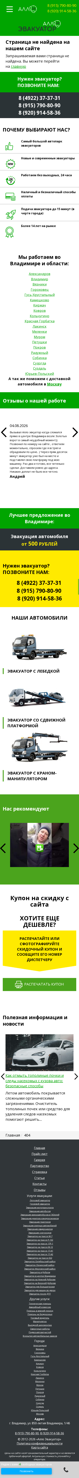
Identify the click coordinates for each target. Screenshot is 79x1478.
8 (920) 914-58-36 (61, 10)
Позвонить (26, 1471)
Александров (39, 274)
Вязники (40, 284)
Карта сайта (39, 1447)
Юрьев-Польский (39, 373)
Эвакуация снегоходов (39, 1232)
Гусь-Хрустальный (39, 295)
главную (18, 66)
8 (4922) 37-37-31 (39, 97)
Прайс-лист (40, 1154)
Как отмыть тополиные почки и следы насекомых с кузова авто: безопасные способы (35, 1080)
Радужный (39, 352)
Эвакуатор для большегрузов (40, 1286)
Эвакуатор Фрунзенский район (39, 1268)
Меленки (39, 331)
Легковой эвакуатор (40, 1200)
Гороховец (40, 289)
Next (76, 848)
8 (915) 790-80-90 (61, 5)
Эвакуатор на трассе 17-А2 (40, 1254)
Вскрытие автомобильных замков (40, 1336)
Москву (54, 384)
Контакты (39, 1184)
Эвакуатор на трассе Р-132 (40, 1239)
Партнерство (39, 1166)
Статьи (39, 1178)
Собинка (40, 358)
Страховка (39, 1172)
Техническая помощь (40, 1303)
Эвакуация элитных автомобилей (40, 1225)
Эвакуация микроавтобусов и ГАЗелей (40, 1214)
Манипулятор (40, 1321)
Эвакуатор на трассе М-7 (40, 1236)
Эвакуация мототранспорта (40, 1207)
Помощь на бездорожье (40, 1314)
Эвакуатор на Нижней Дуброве (39, 1279)
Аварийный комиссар (40, 1307)
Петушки (39, 342)
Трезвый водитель (39, 1317)
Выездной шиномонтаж (40, 1325)
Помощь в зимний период (40, 1310)
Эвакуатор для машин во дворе (39, 1290)
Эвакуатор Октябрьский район (39, 1261)
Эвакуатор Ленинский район (39, 1265)
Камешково (39, 300)
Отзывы (39, 1190)
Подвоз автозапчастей (40, 1332)
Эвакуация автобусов (40, 1211)
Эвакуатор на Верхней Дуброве (40, 1283)
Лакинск (39, 326)
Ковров (39, 310)
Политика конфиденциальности (39, 1443)
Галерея (39, 1160)
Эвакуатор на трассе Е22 (40, 1258)
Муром (39, 337)
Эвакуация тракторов (40, 1221)
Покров (39, 347)
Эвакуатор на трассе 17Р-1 (40, 1243)
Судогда (39, 363)
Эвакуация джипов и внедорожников (40, 1218)
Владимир (39, 279)
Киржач (39, 305)
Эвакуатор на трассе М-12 (40, 1247)
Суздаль (39, 368)
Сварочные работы (40, 1328)
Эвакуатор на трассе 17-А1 (40, 1250)
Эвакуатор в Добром (40, 1272)
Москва (40, 1413)
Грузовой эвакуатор (40, 1203)
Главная (39, 1148)
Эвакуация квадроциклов (40, 1229)
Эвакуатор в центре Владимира (40, 1276)
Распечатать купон (43, 984)
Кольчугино (39, 316)
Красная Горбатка (40, 321)
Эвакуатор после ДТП (40, 1293)
